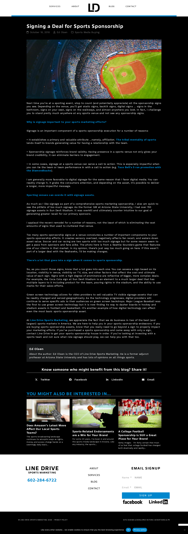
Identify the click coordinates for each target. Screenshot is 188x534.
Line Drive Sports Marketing (49, 320)
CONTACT (94, 488)
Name (127, 477)
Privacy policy (140, 530)
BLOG (94, 481)
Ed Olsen (62, 32)
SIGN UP (145, 495)
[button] (42, 380)
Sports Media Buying (87, 32)
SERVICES (94, 475)
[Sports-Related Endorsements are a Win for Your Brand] (93, 413)
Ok (128, 530)
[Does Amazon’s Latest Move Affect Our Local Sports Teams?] (48, 410)
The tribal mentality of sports (136, 139)
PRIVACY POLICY (61, 520)
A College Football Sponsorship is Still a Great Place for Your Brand (137, 435)
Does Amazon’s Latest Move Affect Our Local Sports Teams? (46, 429)
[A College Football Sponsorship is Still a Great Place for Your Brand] (139, 413)
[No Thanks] (184, 530)
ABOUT (94, 468)
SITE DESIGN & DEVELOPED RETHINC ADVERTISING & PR (146, 520)
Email (126, 487)
